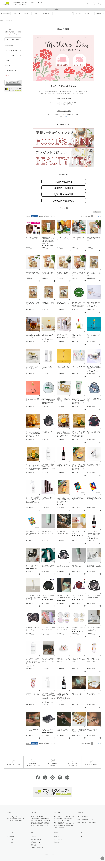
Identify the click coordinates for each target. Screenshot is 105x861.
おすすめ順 (53, 216)
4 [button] (98, 216)
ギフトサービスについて (37, 847)
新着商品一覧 (9, 45)
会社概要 (56, 836)
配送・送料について (36, 839)
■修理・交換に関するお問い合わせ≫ (87, 822)
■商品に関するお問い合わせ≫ (85, 817)
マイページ (10, 839)
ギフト (7, 60)
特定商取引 (57, 842)
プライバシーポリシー (60, 839)
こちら (65, 116)
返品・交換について (36, 845)
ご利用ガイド (17, 820)
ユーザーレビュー (10, 70)
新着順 (47, 216)
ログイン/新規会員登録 (13, 39)
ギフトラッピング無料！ (52, 9)
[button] (100, 216)
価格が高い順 (42, 216)
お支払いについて (35, 842)
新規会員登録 (10, 836)
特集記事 (8, 65)
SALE (7, 75)
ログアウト (10, 842)
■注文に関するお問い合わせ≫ (85, 819)
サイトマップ (81, 836)
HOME (1, 20)
